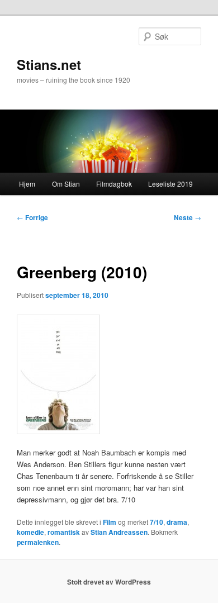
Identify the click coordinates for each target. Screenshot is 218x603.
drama (177, 522)
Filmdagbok (114, 183)
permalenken (38, 542)
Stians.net (49, 64)
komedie (30, 532)
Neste (187, 217)
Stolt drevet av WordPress (109, 582)
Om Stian (66, 183)
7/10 (156, 522)
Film (109, 522)
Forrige (32, 217)
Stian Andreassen (119, 532)
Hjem (27, 183)
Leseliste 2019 (170, 183)
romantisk (64, 532)
